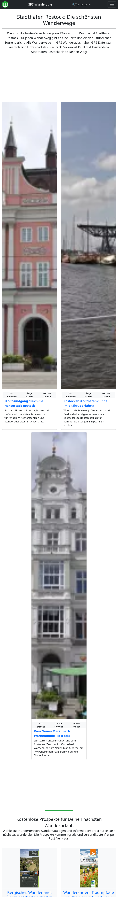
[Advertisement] (59, 78)
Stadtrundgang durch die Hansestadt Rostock (23, 403)
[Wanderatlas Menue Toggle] (112, 4)
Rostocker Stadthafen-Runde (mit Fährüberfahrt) (85, 403)
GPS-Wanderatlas (40, 4)
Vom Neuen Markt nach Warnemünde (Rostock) (52, 733)
